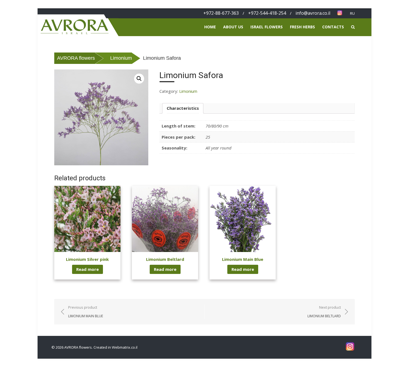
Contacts (333, 26)
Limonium (188, 91)
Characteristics (183, 108)
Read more (87, 269)
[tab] (182, 108)
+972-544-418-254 (267, 13)
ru (352, 13)
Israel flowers (266, 26)
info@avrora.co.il (312, 13)
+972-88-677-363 (221, 13)
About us (233, 26)
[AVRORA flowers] (78, 22)
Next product (324, 311)
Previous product (85, 311)
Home (210, 26)
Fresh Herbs (302, 26)
